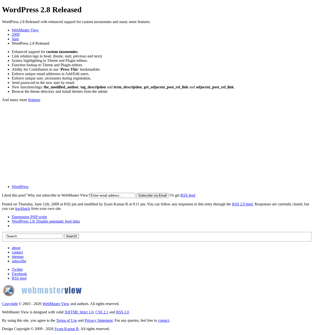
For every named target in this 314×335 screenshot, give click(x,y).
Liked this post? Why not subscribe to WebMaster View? (46, 195)
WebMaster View (25, 30)
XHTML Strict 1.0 (79, 312)
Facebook (19, 274)
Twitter (17, 269)
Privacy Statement (99, 320)
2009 (16, 34)
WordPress (20, 187)
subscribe (19, 261)
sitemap (18, 257)
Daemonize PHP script (29, 217)
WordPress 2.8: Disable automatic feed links (46, 221)
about (16, 248)
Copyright (10, 304)
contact (17, 252)
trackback (22, 208)
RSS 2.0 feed (242, 204)
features (34, 100)
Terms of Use (66, 320)
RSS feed (188, 195)
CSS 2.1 (101, 312)
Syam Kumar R (66, 329)
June (15, 39)
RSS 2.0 (122, 312)
